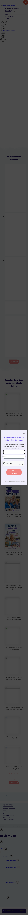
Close (23, 433)
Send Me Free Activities (14, 472)
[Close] (26, 431)
